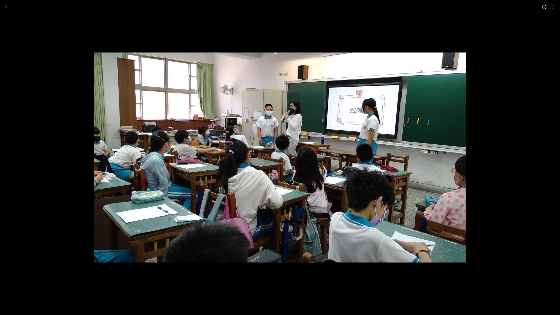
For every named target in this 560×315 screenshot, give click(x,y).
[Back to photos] (7, 7)
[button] (12, 157)
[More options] (553, 7)
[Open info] (544, 7)
